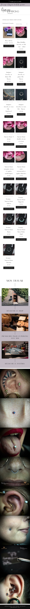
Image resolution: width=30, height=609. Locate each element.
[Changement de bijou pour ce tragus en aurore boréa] (15, 383)
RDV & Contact (15, 323)
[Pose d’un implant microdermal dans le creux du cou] (15, 413)
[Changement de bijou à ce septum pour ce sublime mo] (15, 471)
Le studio (15, 298)
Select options (9, 45)
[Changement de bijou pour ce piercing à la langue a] (15, 442)
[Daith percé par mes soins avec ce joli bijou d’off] (15, 589)
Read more (9, 84)
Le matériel (15, 351)
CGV (19, 607)
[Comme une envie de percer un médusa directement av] (15, 559)
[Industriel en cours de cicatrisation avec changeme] (15, 501)
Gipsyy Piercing (14, 10)
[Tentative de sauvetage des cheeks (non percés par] (15, 530)
